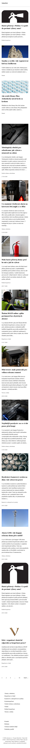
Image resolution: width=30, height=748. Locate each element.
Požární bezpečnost (6, 40)
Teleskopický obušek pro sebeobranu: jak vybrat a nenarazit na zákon (11, 150)
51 (19, 677)
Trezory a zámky (5, 392)
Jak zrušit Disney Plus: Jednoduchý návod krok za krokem (12, 98)
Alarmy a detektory (6, 229)
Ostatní (3, 75)
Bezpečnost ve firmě (6, 339)
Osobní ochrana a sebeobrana (8, 173)
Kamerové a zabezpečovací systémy (10, 502)
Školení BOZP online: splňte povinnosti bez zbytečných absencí (13, 316)
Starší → (26, 677)
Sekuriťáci (5, 3)
